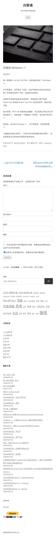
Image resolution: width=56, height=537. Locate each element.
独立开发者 (7, 313)
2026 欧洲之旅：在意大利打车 (14, 397)
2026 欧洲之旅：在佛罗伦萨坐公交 (16, 448)
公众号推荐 (31, 301)
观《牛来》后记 (9, 374)
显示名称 (7, 214)
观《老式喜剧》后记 (10, 380)
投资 (29, 306)
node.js (32, 296)
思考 (19, 306)
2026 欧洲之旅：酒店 (11, 403)
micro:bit (26, 296)
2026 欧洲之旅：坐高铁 (12, 454)
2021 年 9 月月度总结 (13, 162)
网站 (5, 234)
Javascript (6, 296)
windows (48, 143)
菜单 (28, 17)
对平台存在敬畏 (9, 386)
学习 (5, 341)
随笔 (32, 143)
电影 (20, 313)
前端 (42, 301)
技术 (24, 307)
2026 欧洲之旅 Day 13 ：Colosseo (16, 483)
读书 (37, 313)
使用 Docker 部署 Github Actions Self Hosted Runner (23, 414)
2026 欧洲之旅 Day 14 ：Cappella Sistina (18, 477)
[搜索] (48, 281)
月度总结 (41, 306)
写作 (37, 301)
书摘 (20, 300)
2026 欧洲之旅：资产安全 (12, 437)
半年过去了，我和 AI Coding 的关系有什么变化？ (21, 426)
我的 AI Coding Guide (11, 392)
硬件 (24, 313)
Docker (36, 293)
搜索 (5, 276)
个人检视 (6, 335)
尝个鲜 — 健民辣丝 (10, 408)
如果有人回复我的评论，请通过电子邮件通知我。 (26, 252)
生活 (15, 313)
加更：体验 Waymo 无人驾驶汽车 (16, 443)
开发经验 (9, 306)
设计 (33, 313)
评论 (5, 185)
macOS (19, 296)
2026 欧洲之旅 (25, 292)
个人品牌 (6, 332)
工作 (46, 301)
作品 (25, 301)
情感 (5, 344)
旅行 (34, 306)
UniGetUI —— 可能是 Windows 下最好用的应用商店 (23, 420)
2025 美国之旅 (10, 292)
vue (37, 296)
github (42, 293)
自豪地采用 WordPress (11, 532)
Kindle (13, 296)
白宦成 (28, 5)
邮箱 (5, 224)
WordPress (9, 300)
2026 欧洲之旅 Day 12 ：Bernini (15, 489)
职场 (29, 313)
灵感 (47, 306)
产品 (5, 338)
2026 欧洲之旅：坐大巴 (12, 431)
